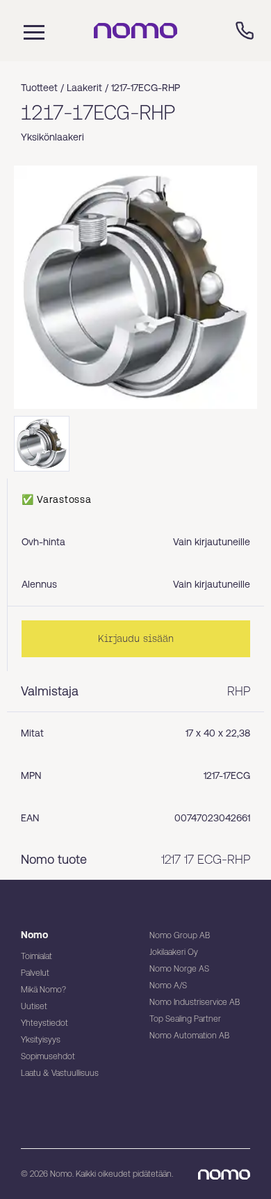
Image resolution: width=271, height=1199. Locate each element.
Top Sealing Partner (185, 1019)
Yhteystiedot (44, 1023)
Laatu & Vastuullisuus (60, 1073)
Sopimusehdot (48, 1056)
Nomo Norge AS (179, 969)
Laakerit (84, 87)
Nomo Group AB (179, 935)
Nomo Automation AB (189, 1035)
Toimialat (36, 956)
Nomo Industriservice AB (194, 1002)
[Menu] (30, 31)
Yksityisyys (40, 1040)
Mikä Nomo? (43, 990)
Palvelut (35, 973)
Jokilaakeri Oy (173, 952)
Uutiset (34, 1006)
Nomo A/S (168, 985)
